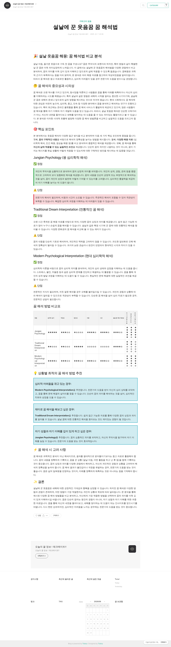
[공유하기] (43, 516)
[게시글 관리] (46, 516)
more (81, 602)
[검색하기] (143, 5)
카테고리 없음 (85, 21)
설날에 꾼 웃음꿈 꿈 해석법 (85, 27)
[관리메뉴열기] (166, 5)
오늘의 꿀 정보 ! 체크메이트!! (23, 4)
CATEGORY (154, 5)
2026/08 (97, 601)
